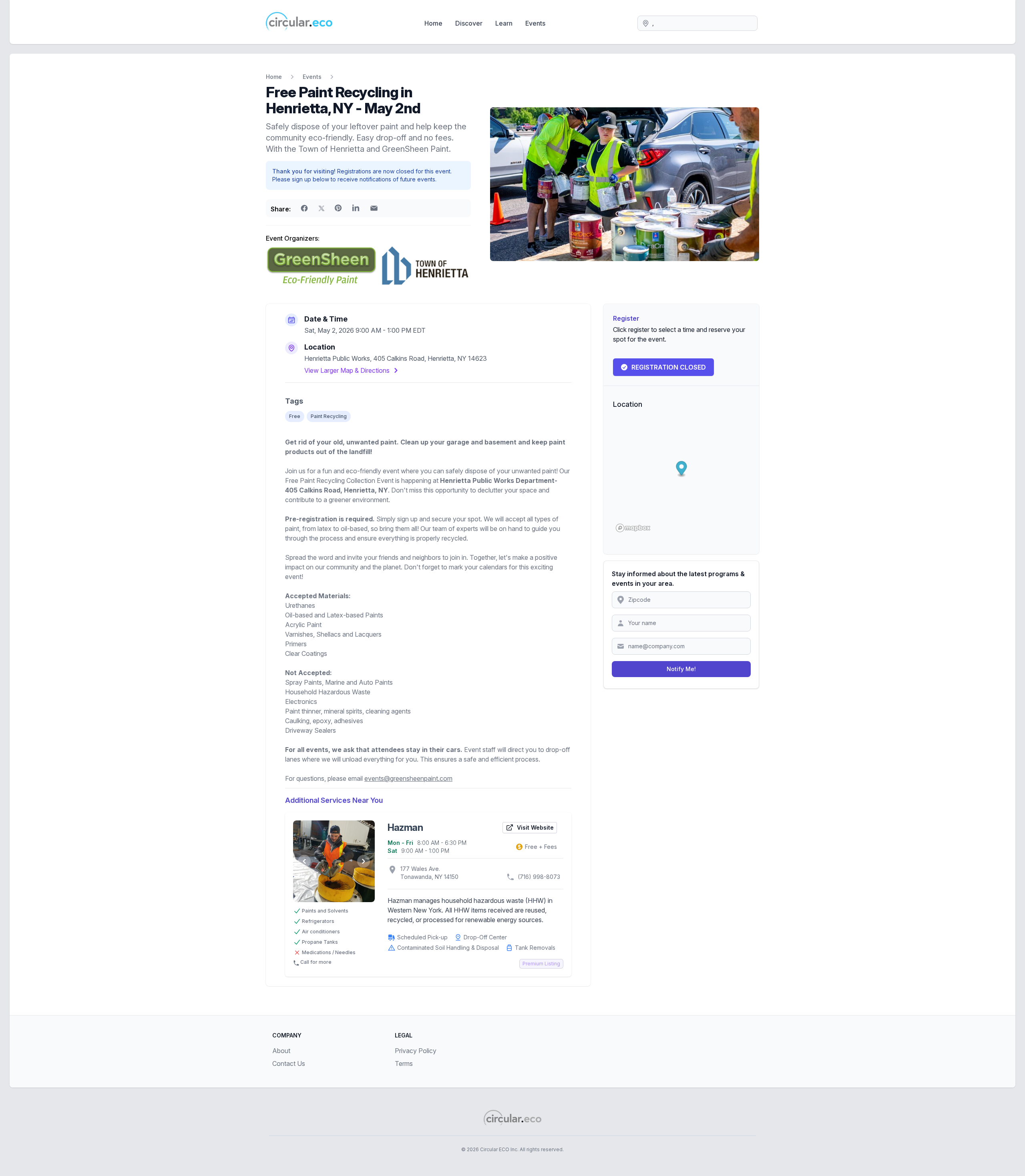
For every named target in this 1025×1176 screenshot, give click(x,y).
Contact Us (288, 1063)
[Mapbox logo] (633, 528)
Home (433, 23)
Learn (503, 23)
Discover (468, 23)
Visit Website (535, 827)
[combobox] (697, 23)
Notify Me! (681, 668)
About (281, 1051)
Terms (404, 1063)
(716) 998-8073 (539, 876)
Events (535, 23)
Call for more (316, 962)
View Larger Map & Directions (347, 370)
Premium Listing (541, 964)
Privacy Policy (415, 1051)
